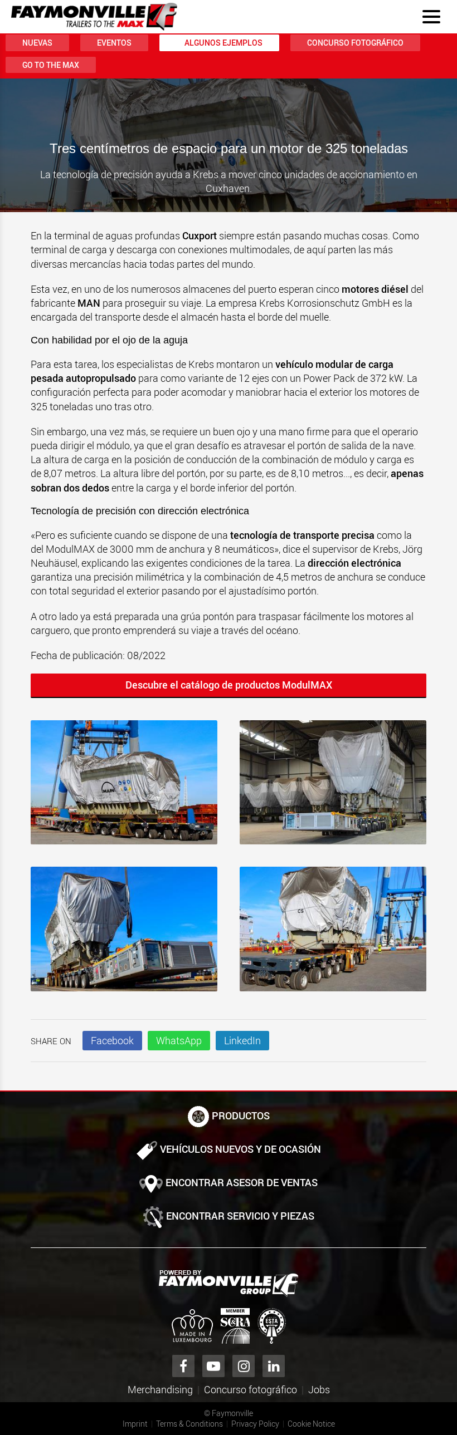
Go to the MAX (50, 65)
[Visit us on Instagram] (243, 1366)
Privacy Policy (255, 1423)
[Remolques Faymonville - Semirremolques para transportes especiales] (228, 1283)
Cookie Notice (311, 1423)
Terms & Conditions (189, 1423)
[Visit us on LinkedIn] (274, 1366)
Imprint (135, 1423)
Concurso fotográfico (355, 42)
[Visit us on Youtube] (213, 1366)
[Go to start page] (94, 17)
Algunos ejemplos (223, 42)
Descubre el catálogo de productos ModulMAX (228, 684)
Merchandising (160, 1389)
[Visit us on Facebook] (183, 1366)
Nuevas (37, 42)
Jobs (319, 1389)
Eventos (114, 42)
